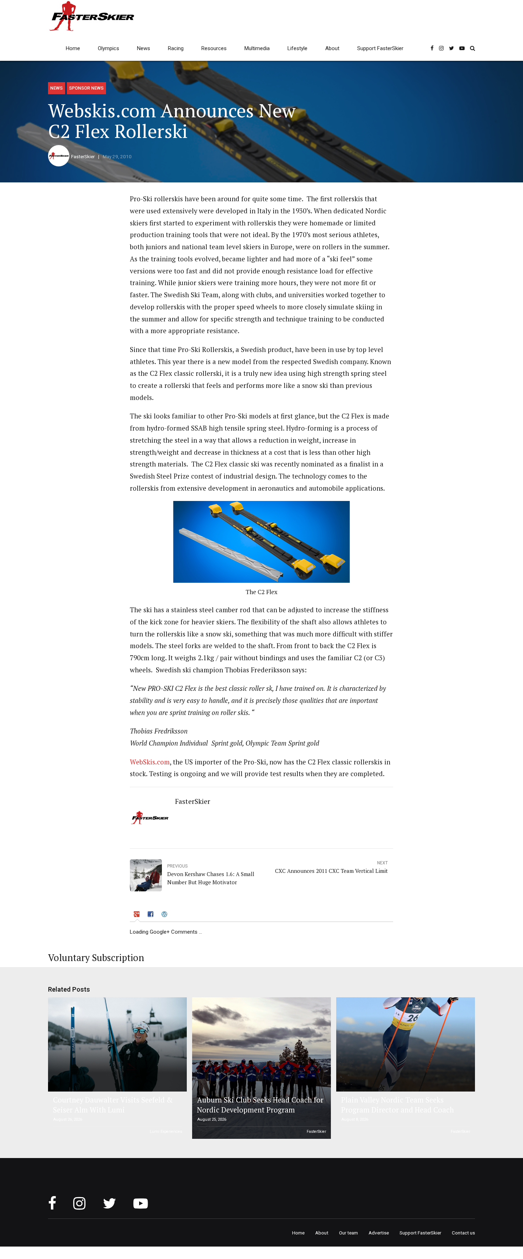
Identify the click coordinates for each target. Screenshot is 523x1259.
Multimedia (257, 48)
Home (73, 48)
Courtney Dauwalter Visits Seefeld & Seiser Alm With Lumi (113, 1105)
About (332, 48)
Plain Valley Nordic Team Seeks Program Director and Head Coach (397, 1105)
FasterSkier (83, 156)
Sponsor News (86, 88)
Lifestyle (297, 48)
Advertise (379, 1233)
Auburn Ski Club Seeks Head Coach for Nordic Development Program (260, 1105)
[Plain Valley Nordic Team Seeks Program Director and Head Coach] (404, 1044)
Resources (214, 48)
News (143, 48)
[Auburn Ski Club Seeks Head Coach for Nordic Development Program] (260, 1068)
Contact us (463, 1233)
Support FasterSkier (380, 48)
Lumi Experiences (166, 1131)
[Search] (472, 48)
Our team (348, 1233)
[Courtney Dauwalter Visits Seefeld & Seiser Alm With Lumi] (116, 1044)
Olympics (108, 48)
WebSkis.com (150, 762)
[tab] (137, 915)
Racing (176, 48)
